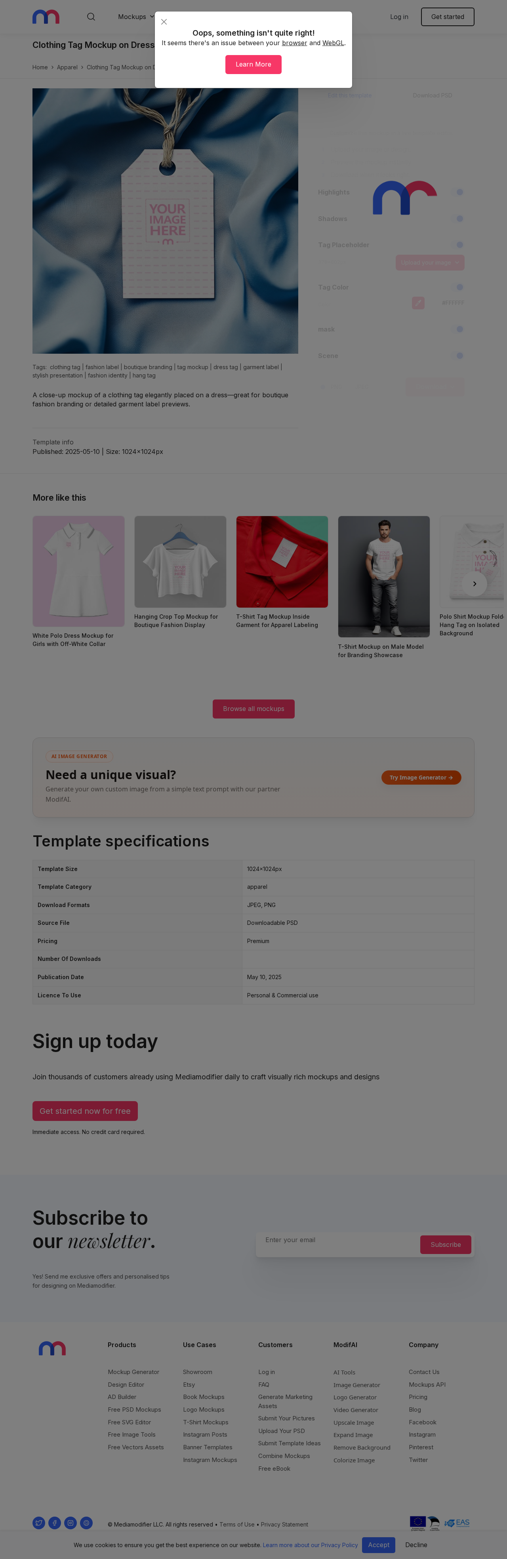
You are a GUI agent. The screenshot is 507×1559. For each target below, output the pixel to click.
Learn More (253, 64)
